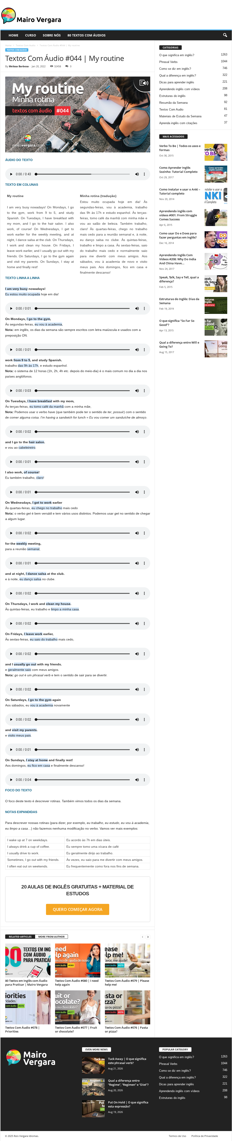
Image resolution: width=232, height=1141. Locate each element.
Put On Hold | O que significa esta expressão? (128, 1104)
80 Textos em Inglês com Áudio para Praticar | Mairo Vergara (26, 983)
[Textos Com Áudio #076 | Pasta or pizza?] (127, 1007)
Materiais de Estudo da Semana (180, 116)
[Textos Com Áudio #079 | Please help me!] (127, 960)
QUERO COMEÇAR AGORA (78, 909)
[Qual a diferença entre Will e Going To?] (216, 348)
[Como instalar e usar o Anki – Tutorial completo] (216, 195)
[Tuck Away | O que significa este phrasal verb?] (93, 1065)
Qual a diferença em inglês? (177, 75)
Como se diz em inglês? (175, 68)
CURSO (30, 35)
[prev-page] (142, 936)
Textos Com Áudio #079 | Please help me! (127, 983)
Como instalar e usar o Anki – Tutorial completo (179, 191)
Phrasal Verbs (168, 62)
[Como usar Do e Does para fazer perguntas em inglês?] (216, 239)
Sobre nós (52, 35)
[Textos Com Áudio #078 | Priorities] (28, 1007)
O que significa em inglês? (176, 55)
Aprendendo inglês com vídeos (179, 89)
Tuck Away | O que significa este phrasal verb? (127, 1061)
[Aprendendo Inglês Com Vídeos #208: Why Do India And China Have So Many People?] (216, 261)
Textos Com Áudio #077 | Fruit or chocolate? (76, 1029)
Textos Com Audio (25, 45)
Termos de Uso (177, 1136)
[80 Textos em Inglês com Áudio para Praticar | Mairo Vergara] (28, 960)
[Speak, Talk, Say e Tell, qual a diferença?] (216, 283)
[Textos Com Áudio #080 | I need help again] (77, 960)
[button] (225, 35)
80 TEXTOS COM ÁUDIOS (87, 35)
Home (8, 45)
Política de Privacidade (204, 1136)
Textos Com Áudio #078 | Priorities (22, 1029)
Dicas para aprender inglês (176, 82)
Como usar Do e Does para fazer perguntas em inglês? (178, 235)
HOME (13, 35)
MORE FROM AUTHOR (51, 936)
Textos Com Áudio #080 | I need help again (77, 983)
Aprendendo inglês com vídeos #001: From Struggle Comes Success (178, 215)
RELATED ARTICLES (20, 936)
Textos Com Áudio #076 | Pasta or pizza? (126, 1029)
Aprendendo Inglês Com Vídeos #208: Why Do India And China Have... (177, 259)
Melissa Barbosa (19, 66)
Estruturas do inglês (172, 96)
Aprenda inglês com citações (178, 123)
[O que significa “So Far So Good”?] (216, 327)
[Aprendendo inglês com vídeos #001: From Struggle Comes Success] (216, 217)
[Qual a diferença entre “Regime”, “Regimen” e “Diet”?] (93, 1086)
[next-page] (148, 936)
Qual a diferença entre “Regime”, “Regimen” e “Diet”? (128, 1082)
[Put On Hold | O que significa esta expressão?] (93, 1108)
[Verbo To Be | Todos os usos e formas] (216, 152)
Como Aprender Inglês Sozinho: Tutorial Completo (178, 170)
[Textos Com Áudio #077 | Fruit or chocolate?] (77, 1007)
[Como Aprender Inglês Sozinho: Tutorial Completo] (216, 174)
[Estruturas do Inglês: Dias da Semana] (216, 305)
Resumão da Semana (173, 102)
